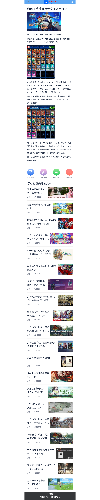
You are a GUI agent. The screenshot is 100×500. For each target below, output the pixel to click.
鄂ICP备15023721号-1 (50, 497)
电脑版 (50, 494)
